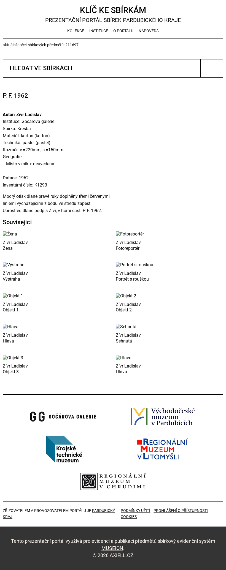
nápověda (149, 31)
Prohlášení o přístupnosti (181, 510)
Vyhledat (211, 68)
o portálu (123, 31)
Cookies (129, 516)
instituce (98, 31)
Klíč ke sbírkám (113, 14)
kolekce (75, 31)
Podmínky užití (135, 510)
